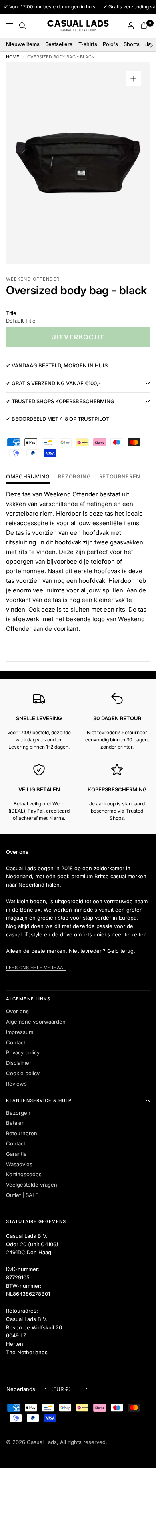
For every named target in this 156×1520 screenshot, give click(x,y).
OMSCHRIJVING (28, 477)
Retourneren (21, 1133)
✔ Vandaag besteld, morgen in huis (57, 365)
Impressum (19, 1032)
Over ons (17, 1011)
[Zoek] (22, 25)
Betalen (15, 1123)
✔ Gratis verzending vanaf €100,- (53, 383)
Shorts (132, 44)
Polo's (110, 44)
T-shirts (87, 44)
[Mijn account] (130, 25)
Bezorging (74, 477)
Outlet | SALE (22, 1195)
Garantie (16, 1154)
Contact (15, 1042)
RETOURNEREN (119, 477)
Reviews (16, 1083)
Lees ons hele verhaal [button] (36, 967)
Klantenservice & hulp (39, 1100)
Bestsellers (58, 44)
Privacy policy (23, 1052)
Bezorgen (18, 1113)
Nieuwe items (23, 44)
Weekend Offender (33, 279)
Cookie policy (23, 1073)
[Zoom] (133, 78)
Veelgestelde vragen (31, 1184)
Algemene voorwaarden (36, 1021)
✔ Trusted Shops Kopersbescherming (60, 401)
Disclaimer (18, 1063)
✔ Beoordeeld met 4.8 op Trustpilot (57, 419)
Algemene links (28, 999)
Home (12, 57)
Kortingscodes (24, 1174)
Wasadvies (19, 1164)
